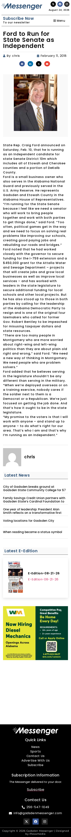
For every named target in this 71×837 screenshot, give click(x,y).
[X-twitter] (53, 4)
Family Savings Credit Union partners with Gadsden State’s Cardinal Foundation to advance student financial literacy (34, 501)
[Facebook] (60, 4)
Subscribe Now (18, 18)
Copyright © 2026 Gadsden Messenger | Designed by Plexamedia (35, 832)
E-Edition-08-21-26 (44, 573)
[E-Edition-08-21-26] (15, 578)
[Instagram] (66, 4)
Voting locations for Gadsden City (28, 520)
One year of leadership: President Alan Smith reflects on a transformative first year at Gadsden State (32, 513)
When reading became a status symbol (32, 532)
